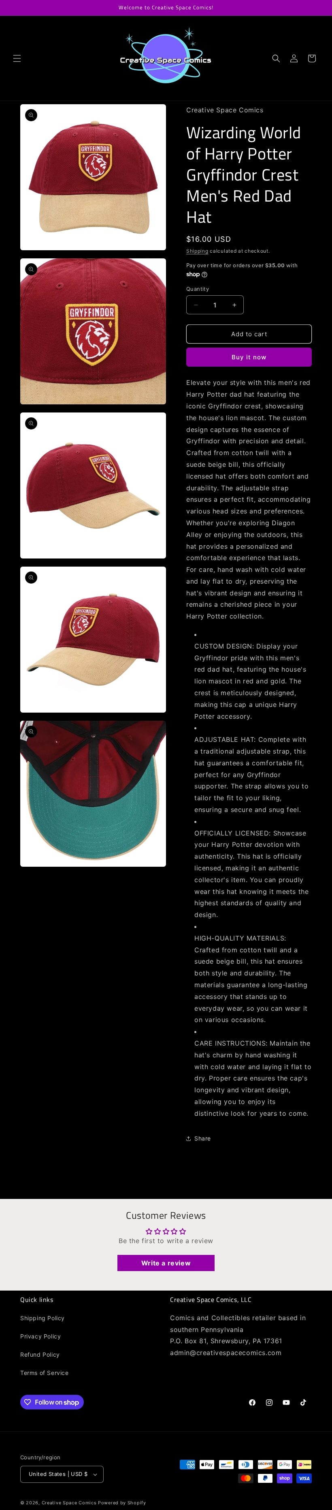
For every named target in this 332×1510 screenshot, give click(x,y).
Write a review (166, 1263)
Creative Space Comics (69, 1503)
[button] (17, 58)
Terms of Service (44, 1372)
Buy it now (249, 357)
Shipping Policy (42, 1318)
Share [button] (202, 1138)
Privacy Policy (40, 1336)
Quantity (197, 289)
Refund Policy (40, 1354)
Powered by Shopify (122, 1503)
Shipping (197, 251)
